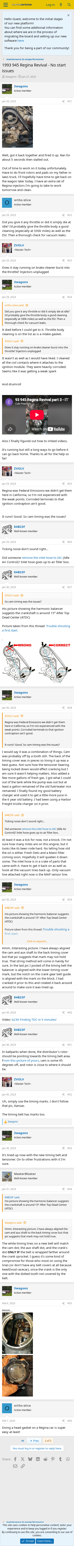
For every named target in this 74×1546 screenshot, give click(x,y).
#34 (69, 1189)
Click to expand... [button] (37, 941)
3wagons (10, 76)
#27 (69, 587)
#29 (69, 899)
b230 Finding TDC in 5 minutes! (34, 1019)
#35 (69, 1303)
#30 (69, 1012)
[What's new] (61, 4)
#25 (69, 483)
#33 (69, 1148)
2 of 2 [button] (48, 1441)
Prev (36, 1441)
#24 (69, 297)
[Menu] (5, 5)
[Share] (63, 101)
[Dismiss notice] (68, 16)
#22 (69, 215)
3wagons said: (13, 1222)
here (20, 40)
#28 (69, 708)
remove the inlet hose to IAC (42, 557)
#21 (69, 101)
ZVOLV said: (12, 341)
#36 (69, 1421)
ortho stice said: (14, 305)
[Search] (69, 4)
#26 (69, 542)
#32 (69, 1094)
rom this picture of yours (21, 1060)
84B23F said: (12, 815)
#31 (69, 1044)
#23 (69, 260)
